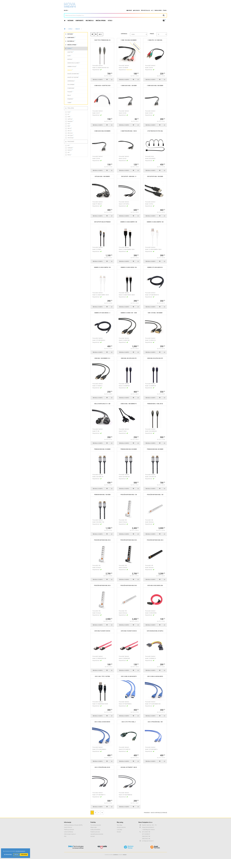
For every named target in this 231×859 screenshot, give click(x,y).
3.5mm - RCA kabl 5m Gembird (129, 40)
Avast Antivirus (68, 827)
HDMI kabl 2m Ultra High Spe (129, 358)
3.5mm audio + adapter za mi (102, 85)
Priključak (70, 108)
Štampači (69, 99)
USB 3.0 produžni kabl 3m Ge (102, 767)
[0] (101, 34)
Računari (70, 20)
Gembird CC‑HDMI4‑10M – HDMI (129, 312)
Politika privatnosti (69, 829)
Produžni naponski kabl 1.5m (129, 494)
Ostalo (110, 20)
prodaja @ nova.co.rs (148, 841)
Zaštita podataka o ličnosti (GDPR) (73, 825)
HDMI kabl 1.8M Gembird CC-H (102, 358)
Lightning (70, 119)
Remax (69, 154)
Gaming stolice (71, 66)
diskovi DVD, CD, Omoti (72, 63)
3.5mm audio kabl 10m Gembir (155, 85)
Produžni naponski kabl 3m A (102, 540)
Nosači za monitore (72, 73)
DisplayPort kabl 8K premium (102, 222)
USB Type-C (70, 135)
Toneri (68, 102)
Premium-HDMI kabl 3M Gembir (129, 449)
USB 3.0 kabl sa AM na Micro (155, 676)
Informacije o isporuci (70, 834)
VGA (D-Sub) (70, 137)
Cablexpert (70, 147)
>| (102, 812)
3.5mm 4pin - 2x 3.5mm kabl (155, 40)
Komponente (79, 20)
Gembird (70, 150)
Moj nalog (119, 825)
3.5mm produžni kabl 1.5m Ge (129, 131)
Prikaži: (152, 33)
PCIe (68, 123)
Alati (68, 55)
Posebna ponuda (95, 831)
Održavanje (70, 81)
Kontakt (93, 836)
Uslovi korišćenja (68, 831)
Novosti (119, 831)
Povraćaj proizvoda (96, 825)
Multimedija (89, 20)
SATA (68, 126)
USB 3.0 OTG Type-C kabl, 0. (129, 721)
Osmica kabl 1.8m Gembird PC (129, 403)
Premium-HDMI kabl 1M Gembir (102, 449)
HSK (68, 152)
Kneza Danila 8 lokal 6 (148, 827)
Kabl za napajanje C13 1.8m (102, 403)
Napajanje (70, 121)
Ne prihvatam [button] (8, 854)
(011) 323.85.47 (146, 834)
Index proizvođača (95, 829)
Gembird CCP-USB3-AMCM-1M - (155, 267)
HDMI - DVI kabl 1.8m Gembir (155, 312)
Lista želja (119, 829)
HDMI (69, 116)
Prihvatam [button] (24, 854)
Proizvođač (70, 141)
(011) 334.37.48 (146, 831)
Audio (69, 112)
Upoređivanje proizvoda (97, 834)
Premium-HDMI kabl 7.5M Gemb (102, 494)
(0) (152, 10)
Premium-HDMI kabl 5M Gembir (155, 449)
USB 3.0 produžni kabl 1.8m (155, 721)
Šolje (68, 95)
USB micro (70, 133)
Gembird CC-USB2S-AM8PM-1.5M (128, 222)
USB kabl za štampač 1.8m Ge (129, 767)
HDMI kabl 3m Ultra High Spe (155, 358)
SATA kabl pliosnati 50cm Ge (129, 631)
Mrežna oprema (101, 20)
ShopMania (115, 854)
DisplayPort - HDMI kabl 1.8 (128, 176)
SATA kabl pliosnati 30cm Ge (102, 631)
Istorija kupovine (121, 827)
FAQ (65, 836)
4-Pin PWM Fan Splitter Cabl (155, 131)
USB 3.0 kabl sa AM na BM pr (129, 676)
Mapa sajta (94, 827)
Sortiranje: (124, 33)
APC (68, 145)
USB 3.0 (69, 130)
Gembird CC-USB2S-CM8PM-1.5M (102, 267)
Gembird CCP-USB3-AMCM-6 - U (102, 312)
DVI (68, 114)
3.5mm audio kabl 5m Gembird (102, 131)
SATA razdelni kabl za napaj (155, 631)
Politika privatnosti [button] (20, 851)
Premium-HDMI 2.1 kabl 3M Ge (155, 403)
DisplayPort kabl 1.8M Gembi (155, 176)
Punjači (69, 91)
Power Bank (70, 88)
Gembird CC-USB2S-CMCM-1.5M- (129, 267)
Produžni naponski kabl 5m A (102, 585)
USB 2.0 (69, 128)
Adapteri (69, 52)
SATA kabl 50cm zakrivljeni (155, 585)
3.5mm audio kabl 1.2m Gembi (129, 85)
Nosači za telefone (72, 77)
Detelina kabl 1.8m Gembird (102, 176)
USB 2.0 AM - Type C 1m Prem (102, 676)
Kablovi (77, 29)
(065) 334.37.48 (146, 836)
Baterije (69, 59)
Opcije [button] (16, 854)
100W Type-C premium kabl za (102, 40)
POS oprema (70, 84)
